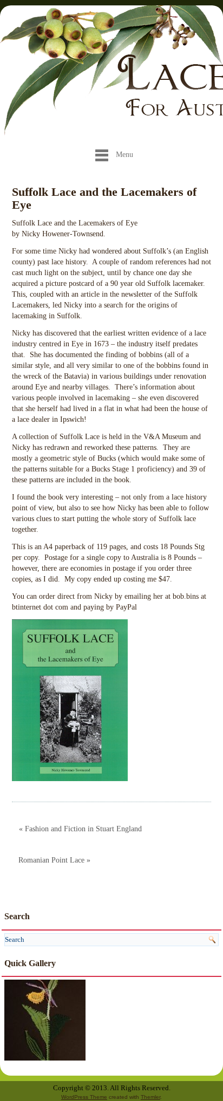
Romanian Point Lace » (54, 860)
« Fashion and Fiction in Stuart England (80, 829)
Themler (150, 1097)
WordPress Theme (84, 1097)
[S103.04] (45, 1019)
